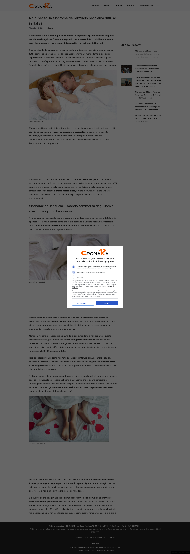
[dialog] (95, 277)
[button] (95, 277)
